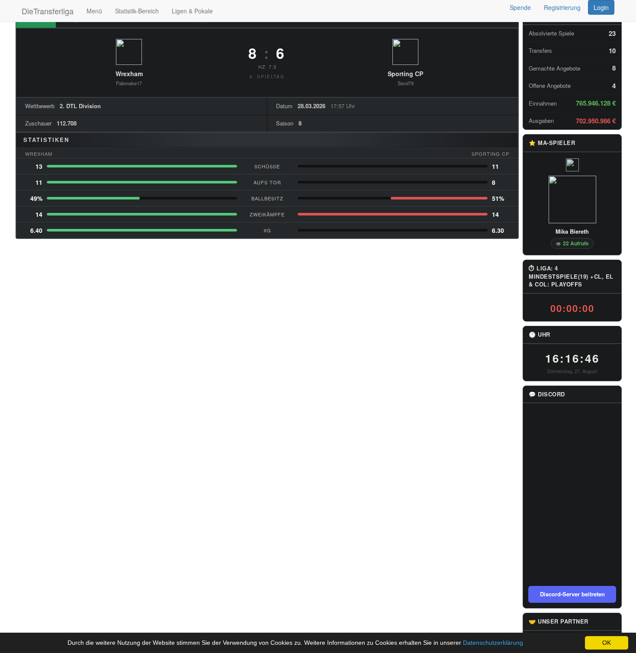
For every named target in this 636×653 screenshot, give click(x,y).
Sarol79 (406, 83)
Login (601, 7)
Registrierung (562, 7)
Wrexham (129, 73)
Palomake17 (129, 83)
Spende (520, 7)
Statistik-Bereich (137, 10)
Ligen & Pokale (192, 10)
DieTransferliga (48, 10)
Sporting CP (405, 73)
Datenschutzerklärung (493, 642)
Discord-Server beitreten (572, 594)
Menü (94, 10)
